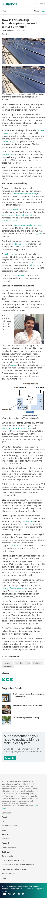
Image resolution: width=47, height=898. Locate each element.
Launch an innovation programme (15, 869)
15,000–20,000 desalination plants (28, 225)
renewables (7, 663)
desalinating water (10, 141)
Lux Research (10, 254)
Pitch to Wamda (8, 873)
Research (5, 843)
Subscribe (9, 758)
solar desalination (22, 663)
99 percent (14, 209)
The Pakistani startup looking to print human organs (28, 695)
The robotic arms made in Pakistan (27, 706)
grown (39, 233)
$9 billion (22, 275)
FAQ (3, 821)
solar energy (8, 666)
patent (14, 365)
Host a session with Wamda (13, 860)
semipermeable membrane (23, 193)
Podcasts (5, 838)
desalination (38, 663)
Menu (36, 11)
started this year (9, 220)
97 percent (37, 262)
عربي (43, 11)
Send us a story (8, 856)
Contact (42, 4)
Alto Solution (8, 154)
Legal (4, 830)
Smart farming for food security (26, 717)
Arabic (5, 34)
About (34, 4)
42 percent (35, 265)
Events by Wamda (9, 847)
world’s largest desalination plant (17, 215)
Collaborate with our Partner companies (18, 864)
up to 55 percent (19, 244)
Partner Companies (9, 825)
